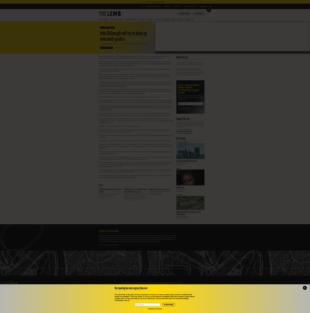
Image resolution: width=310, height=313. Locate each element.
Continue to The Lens (155, 308)
